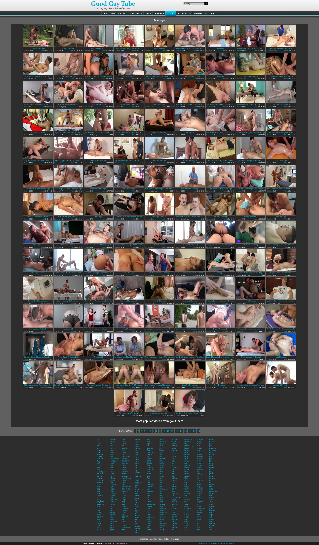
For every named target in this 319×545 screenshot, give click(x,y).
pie (173, 506)
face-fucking (139, 489)
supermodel (201, 508)
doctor (124, 523)
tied (210, 458)
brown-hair (113, 493)
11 (168, 431)
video (211, 495)
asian (99, 467)
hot (148, 510)
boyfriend (113, 478)
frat (136, 530)
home (149, 501)
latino (161, 473)
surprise (199, 510)
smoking (200, 439)
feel (136, 500)
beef (98, 519)
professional (188, 447)
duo (136, 456)
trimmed (212, 478)
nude (173, 460)
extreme (137, 484)
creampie (125, 477)
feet (136, 502)
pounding (175, 527)
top (210, 469)
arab (98, 463)
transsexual (213, 475)
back (98, 486)
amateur (100, 454)
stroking (199, 491)
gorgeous (150, 467)
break (112, 482)
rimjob (186, 473)
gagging (150, 449)
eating (137, 459)
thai (210, 445)
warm (211, 505)
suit (198, 505)
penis (174, 499)
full (148, 445)
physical (175, 505)
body (111, 456)
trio (210, 480)
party (173, 491)
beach (99, 510)
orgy (173, 477)
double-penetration (138, 440)
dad (123, 497)
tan (198, 525)
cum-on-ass (126, 488)
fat (135, 497)
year (210, 529)
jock (161, 456)
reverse (187, 469)
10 (163, 431)
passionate (175, 493)
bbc (98, 506)
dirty (123, 521)
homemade (151, 503)
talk (198, 521)
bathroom (100, 505)
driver (136, 450)
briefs (111, 486)
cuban (124, 482)
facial (136, 491)
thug (210, 456)
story (198, 482)
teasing (211, 441)
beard (99, 512)
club (123, 450)
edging (137, 463)
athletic (99, 478)
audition (100, 480)
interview (163, 443)
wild (210, 518)
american (100, 458)
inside (149, 531)
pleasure (175, 514)
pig (173, 510)
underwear (213, 491)
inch (148, 527)
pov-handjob (188, 439)
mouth (174, 441)
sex (185, 501)
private (186, 445)
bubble (112, 497)
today (211, 463)
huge (149, 516)
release (187, 467)
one (173, 469)
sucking (199, 503)
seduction (187, 493)
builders (112, 503)
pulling (186, 452)
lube (161, 495)
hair (148, 478)
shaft (186, 505)
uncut (211, 488)
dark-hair (125, 503)
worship (212, 523)
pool (173, 518)
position (174, 525)
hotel (148, 512)
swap (198, 514)
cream (124, 475)
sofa (198, 445)
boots (111, 465)
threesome (213, 449)
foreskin (137, 527)
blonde (112, 450)
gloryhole (150, 463)
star (198, 471)
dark (123, 501)
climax (124, 443)
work (211, 521)
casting (112, 519)
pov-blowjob (176, 531)
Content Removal (213, 543)
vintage (211, 497)
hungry (149, 521)
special (199, 458)
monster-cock (164, 531)
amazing (100, 456)
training (211, 473)
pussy (186, 456)
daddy (124, 499)
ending (137, 469)
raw (185, 460)
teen (210, 443)
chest (111, 525)
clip (123, 445)
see (185, 495)
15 (185, 431)
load (161, 486)
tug (210, 482)
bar (98, 497)
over (173, 482)
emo (136, 467)
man (161, 503)
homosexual (151, 505)
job (161, 454)
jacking (162, 445)
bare (98, 499)
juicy (161, 460)
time (210, 462)
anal (98, 460)
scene (186, 490)
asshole (100, 477)
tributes (211, 477)
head (149, 495)
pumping (187, 454)
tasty (198, 527)
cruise (124, 480)
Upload (222, 543)
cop (123, 465)
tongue (211, 467)
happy (149, 488)
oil (173, 463)
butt (111, 506)
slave (186, 523)
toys (210, 471)
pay (173, 495)
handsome (150, 486)
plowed (174, 516)
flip (136, 521)
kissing (162, 463)
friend (149, 439)
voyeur (211, 501)
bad (98, 488)
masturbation (164, 512)
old (173, 465)
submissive (200, 501)
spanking (200, 456)
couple (124, 469)
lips (161, 482)
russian (186, 488)
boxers (112, 475)
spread (199, 465)
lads (161, 469)
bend (99, 523)
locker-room (164, 490)
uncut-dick (212, 490)
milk (161, 521)
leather (162, 477)
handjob (150, 484)
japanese (163, 447)
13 (176, 431)
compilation (126, 460)
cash (111, 518)
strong (199, 493)
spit (198, 462)
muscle (174, 445)
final (136, 510)
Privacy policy (230, 543)
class (111, 531)
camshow (113, 514)
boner (112, 463)
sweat (199, 516)
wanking (212, 503)
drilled (137, 446)
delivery (124, 510)
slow (186, 529)
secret (186, 491)
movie (174, 443)
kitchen (162, 465)
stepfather (200, 475)
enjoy (136, 471)
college (124, 458)
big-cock (100, 531)
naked (174, 447)
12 (172, 431)
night (173, 454)
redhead (187, 465)
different (125, 516)
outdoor (174, 478)
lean (161, 475)
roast (186, 478)
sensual (187, 499)
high (148, 497)
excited (137, 480)
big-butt (99, 529)
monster (162, 529)
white (211, 514)
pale (173, 484)
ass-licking (100, 473)
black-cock (113, 447)
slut (185, 531)
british (112, 488)
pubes (186, 449)
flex (136, 519)
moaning (162, 525)
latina (161, 471)
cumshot (125, 491)
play (173, 512)
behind (99, 521)
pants (174, 488)
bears (99, 514)
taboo (199, 519)
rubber (186, 486)
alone (99, 450)
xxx (210, 527)
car (111, 516)
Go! (205, 4)
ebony (137, 461)
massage (163, 508)
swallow (199, 512)
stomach (200, 480)
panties (174, 486)
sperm (199, 460)
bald (98, 491)
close (124, 447)
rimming (187, 475)
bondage (113, 462)
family (137, 493)
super (199, 506)
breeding (113, 484)
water (211, 508)
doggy (124, 525)
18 (198, 431)
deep (124, 506)
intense (162, 439)
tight (210, 460)
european (138, 476)
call (111, 508)
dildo (123, 518)
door (123, 529)
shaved (186, 506)
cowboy (124, 473)
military (162, 519)
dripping (137, 448)
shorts (186, 510)
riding (186, 471)
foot (136, 525)
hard (148, 490)
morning (175, 439)
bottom (112, 471)
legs (161, 478)
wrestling (212, 525)
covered (125, 471)
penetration (176, 497)
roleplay (187, 480)
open (173, 471)
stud (198, 495)
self (185, 497)
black (111, 445)
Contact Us (203, 543)
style (198, 499)
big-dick (112, 439)
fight (136, 508)
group (149, 473)
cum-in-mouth (126, 486)
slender (187, 525)
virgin (211, 499)
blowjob (112, 452)
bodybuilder (114, 460)
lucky (161, 497)
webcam (212, 510)
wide (211, 516)
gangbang (150, 452)
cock (123, 454)
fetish (136, 506)
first (136, 514)
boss (111, 469)
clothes (124, 449)
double (124, 531)
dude (136, 454)
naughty (174, 450)
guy (148, 475)
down (136, 443)
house (149, 514)
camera (112, 512)
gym (148, 477)
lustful (161, 499)
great (149, 471)
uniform (211, 493)
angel (99, 462)
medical (162, 518)
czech (124, 495)
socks (199, 443)
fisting (137, 517)
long (161, 491)
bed (98, 518)
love (161, 493)
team (211, 439)
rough (186, 484)
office (174, 462)
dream (137, 444)
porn (173, 521)
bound (112, 473)
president (187, 441)
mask (161, 506)
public (186, 450)
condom (125, 463)
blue (111, 454)
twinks (211, 484)
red (185, 463)
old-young (175, 467)
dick (123, 514)
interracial (163, 441)
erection (137, 472)
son (198, 452)
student (199, 497)
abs (98, 443)
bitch (111, 443)
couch (124, 467)
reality (186, 462)
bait (98, 490)
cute (123, 493)
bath (98, 503)
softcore (199, 447)
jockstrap (163, 458)
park (173, 490)
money (162, 527)
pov (173, 529)
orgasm (174, 475)
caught (112, 523)
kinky (161, 462)
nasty (174, 449)
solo (198, 450)
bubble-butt (113, 499)
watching (212, 506)
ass (98, 469)
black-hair (113, 449)
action (99, 445)
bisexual (112, 441)
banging (100, 495)
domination (126, 527)
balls (98, 493)
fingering (138, 512)
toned (211, 465)
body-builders (114, 458)
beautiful (100, 516)
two (210, 486)
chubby (112, 529)
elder (136, 465)
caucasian (113, 521)
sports (199, 463)
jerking (162, 450)
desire (124, 512)
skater (186, 518)
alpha (99, 452)
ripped (186, 477)
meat (161, 516)
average (100, 482)
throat (211, 452)
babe (99, 484)
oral (173, 473)
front (148, 441)
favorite (137, 499)
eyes (136, 486)
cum (123, 484)
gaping (149, 454)
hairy (148, 480)
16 (190, 431)
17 (194, 431)
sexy (186, 503)
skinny (186, 521)
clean (124, 441)
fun (148, 447)
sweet (199, 518)
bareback (100, 501)
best (98, 525)
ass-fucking (101, 471)
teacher (199, 531)
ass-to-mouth (101, 475)
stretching (200, 488)
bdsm (99, 508)
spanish (199, 454)
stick (198, 477)
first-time (137, 515)
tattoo (199, 529)
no (173, 458)
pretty (186, 443)
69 (98, 441)
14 (181, 431)
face (136, 487)
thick (210, 447)
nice (173, 452)
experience (138, 482)
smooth (199, 441)
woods (211, 519)
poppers (175, 519)
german (149, 458)
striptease (200, 490)
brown (112, 491)
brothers (112, 490)
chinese (112, 527)
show (186, 512)
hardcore (150, 491)
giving (149, 462)
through (212, 454)
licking (162, 480)
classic (124, 439)
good (149, 465)
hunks (149, 523)
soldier (199, 449)
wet (210, 512)
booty (111, 467)
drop (136, 452)
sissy (186, 516)
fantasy (137, 495)
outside (174, 480)
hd (148, 493)
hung (149, 519)
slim (185, 527)
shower (186, 514)
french (137, 532)
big (98, 527)
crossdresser (126, 478)
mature (162, 514)
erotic (136, 474)
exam (136, 478)
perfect (174, 501)
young (211, 531)
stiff (198, 478)
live (161, 484)
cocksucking (126, 456)
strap (198, 486)
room (186, 482)
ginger (149, 460)
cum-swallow (126, 490)
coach (124, 452)
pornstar (175, 523)
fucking (149, 443)
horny (149, 508)
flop (136, 523)
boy (111, 477)
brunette (112, 495)
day (123, 505)
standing (200, 469)
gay (148, 456)
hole (148, 499)
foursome (138, 528)
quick (186, 458)
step (198, 473)
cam (111, 510)
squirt (199, 467)
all (98, 449)
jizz (161, 452)
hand (149, 482)
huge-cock (150, 518)
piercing (174, 508)
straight (199, 484)
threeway (212, 450)
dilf (123, 519)
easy (136, 458)
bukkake (112, 505)
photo (174, 503)
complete (125, 462)
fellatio (137, 504)
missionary (163, 523)
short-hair (187, 508)
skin (185, 519)
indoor (149, 529)
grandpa (150, 469)
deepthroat (125, 508)
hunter (149, 525)
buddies (112, 501)
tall (198, 523)
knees (162, 467)
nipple (174, 456)
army (99, 465)
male (161, 501)
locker (162, 488)
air (98, 447)
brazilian (113, 480)
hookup (149, 506)
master (162, 510)
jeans (161, 449)
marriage (163, 505)
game (149, 450)
